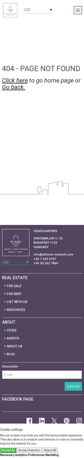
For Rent (14, 294)
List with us (17, 302)
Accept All (8, 450)
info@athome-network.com (53, 254)
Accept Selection (29, 450)
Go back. (13, 87)
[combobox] (37, 9)
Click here (15, 80)
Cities (12, 330)
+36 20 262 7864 (46, 263)
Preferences (36, 455)
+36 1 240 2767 (45, 259)
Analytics (21, 455)
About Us (14, 346)
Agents (13, 338)
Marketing (52, 455)
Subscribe (73, 386)
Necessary (7, 455)
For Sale (14, 286)
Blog (11, 354)
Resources (16, 310)
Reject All (50, 450)
